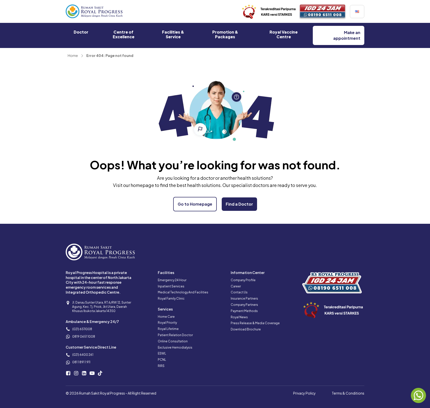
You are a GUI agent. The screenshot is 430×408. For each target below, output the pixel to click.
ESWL (162, 353)
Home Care (166, 316)
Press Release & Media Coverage (255, 323)
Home (73, 55)
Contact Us (239, 292)
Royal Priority (167, 322)
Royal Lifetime (168, 329)
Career (236, 286)
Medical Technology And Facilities (183, 292)
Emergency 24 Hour (172, 280)
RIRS (161, 366)
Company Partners (244, 305)
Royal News (239, 317)
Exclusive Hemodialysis (175, 347)
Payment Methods (244, 311)
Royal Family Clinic (171, 298)
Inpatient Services (171, 286)
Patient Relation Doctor (175, 335)
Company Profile (243, 280)
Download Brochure (246, 329)
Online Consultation (173, 341)
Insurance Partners (244, 298)
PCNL (162, 360)
